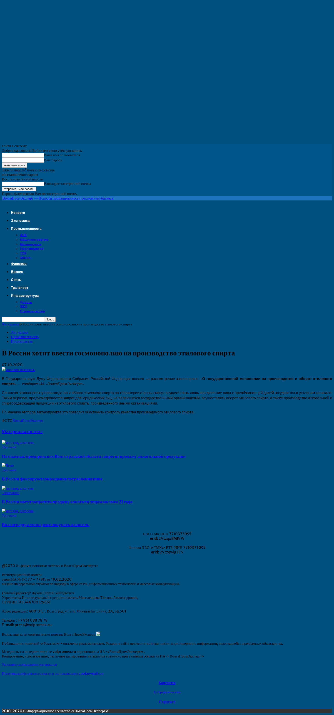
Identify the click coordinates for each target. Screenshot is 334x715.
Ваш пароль (53, 160)
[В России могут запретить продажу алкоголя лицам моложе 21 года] (17, 488)
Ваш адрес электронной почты (67, 183)
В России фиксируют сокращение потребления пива (52, 479)
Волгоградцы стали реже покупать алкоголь (45, 524)
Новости (18, 213)
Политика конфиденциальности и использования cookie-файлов (52, 673)
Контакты (167, 682)
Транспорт (19, 288)
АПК (23, 235)
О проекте (167, 701)
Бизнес (17, 272)
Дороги (26, 302)
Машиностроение (34, 239)
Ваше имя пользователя (62, 155)
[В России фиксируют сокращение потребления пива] (8, 465)
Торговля (9, 447)
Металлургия (30, 244)
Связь (16, 280)
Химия (25, 258)
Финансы (19, 264)
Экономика (20, 220)
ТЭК (23, 253)
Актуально (10, 324)
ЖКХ (23, 306)
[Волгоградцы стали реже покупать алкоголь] (17, 511)
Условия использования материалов (29, 664)
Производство (32, 248)
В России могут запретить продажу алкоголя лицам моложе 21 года (67, 502)
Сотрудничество (167, 692)
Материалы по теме (22, 431)
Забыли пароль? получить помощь (28, 170)
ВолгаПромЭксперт (27, 420)
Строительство (32, 311)
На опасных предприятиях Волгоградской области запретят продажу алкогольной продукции (94, 456)
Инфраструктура (25, 296)
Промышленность (26, 228)
